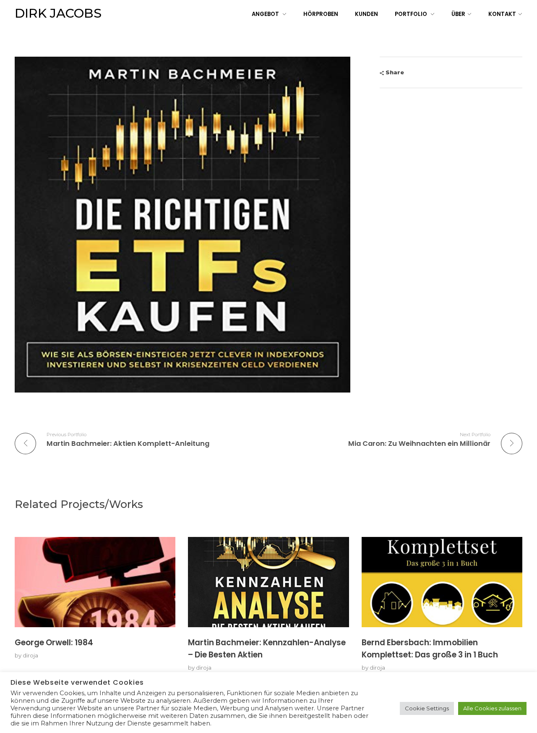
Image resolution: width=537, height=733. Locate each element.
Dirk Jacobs (58, 13)
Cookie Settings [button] (427, 708)
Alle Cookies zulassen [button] (492, 708)
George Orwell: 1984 (54, 642)
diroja (30, 655)
